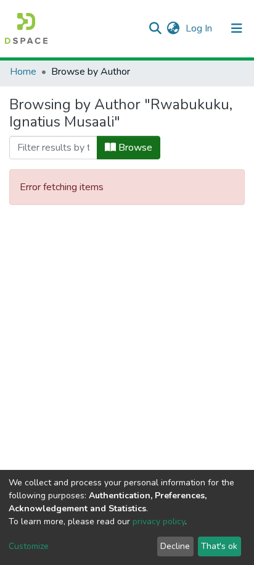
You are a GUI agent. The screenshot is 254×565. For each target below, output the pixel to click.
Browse (134, 147)
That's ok (219, 546)
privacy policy (159, 521)
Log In (200, 28)
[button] (173, 28)
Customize (29, 546)
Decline (175, 546)
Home (23, 71)
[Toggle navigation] (236, 28)
